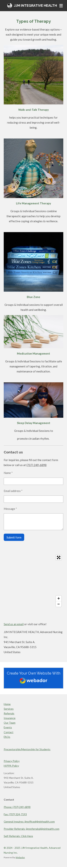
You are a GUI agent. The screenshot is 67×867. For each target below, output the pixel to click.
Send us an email (14, 624)
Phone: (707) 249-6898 (17, 807)
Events (8, 727)
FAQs (7, 736)
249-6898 (40, 465)
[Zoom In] (58, 598)
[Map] (33, 581)
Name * (8, 472)
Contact (8, 732)
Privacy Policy (12, 761)
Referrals (9, 713)
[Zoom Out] (58, 604)
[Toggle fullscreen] (58, 557)
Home (7, 704)
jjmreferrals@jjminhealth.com (42, 828)
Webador (20, 857)
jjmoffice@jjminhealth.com (29, 821)
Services (9, 708)
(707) (30, 465)
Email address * (13, 491)
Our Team (9, 722)
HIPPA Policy (11, 765)
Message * (10, 508)
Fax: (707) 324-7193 (15, 814)
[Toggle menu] (61, 5)
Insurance (9, 718)
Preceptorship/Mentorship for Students (27, 749)
